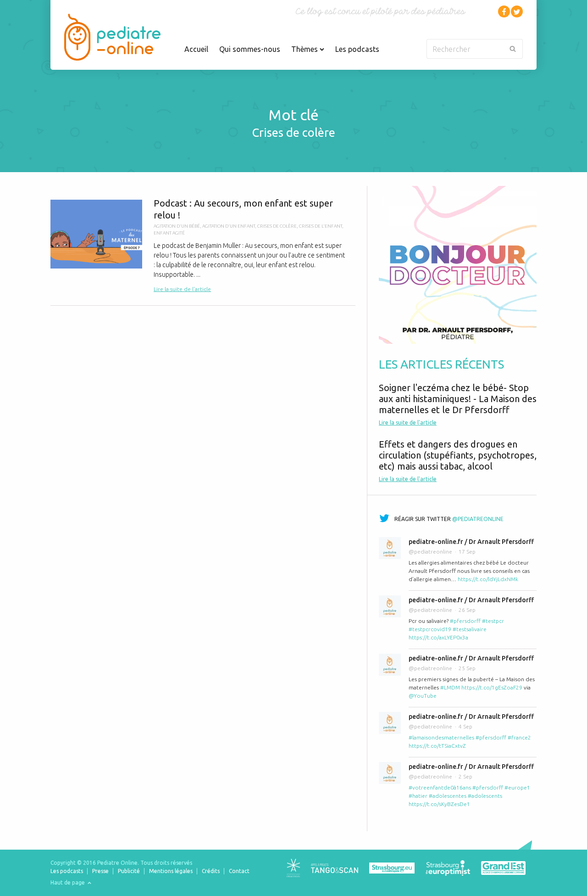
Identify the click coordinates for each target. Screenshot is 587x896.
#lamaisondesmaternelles (441, 737)
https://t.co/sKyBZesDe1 (439, 804)
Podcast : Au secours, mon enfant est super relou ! (202, 245)
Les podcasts (357, 49)
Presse (100, 871)
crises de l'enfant (320, 226)
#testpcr (493, 621)
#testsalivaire (470, 629)
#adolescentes (447, 796)
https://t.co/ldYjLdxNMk (488, 579)
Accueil (196, 49)
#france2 (519, 737)
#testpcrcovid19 (430, 629)
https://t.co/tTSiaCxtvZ (437, 746)
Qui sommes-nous (249, 49)
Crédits (211, 871)
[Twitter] (517, 11)
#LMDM (450, 687)
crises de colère (277, 226)
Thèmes (305, 49)
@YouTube (423, 696)
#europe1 (517, 787)
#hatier (418, 796)
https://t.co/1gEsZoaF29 (491, 687)
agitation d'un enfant (228, 226)
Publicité (129, 871)
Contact (239, 871)
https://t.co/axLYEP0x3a (438, 637)
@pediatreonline (478, 519)
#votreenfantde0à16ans (440, 787)
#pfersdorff (465, 621)
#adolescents (485, 796)
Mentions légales (171, 871)
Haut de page (68, 882)
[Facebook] (504, 11)
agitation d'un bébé (177, 226)
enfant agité (169, 232)
